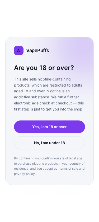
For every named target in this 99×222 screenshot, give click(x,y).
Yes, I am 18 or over (49, 126)
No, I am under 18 (49, 142)
